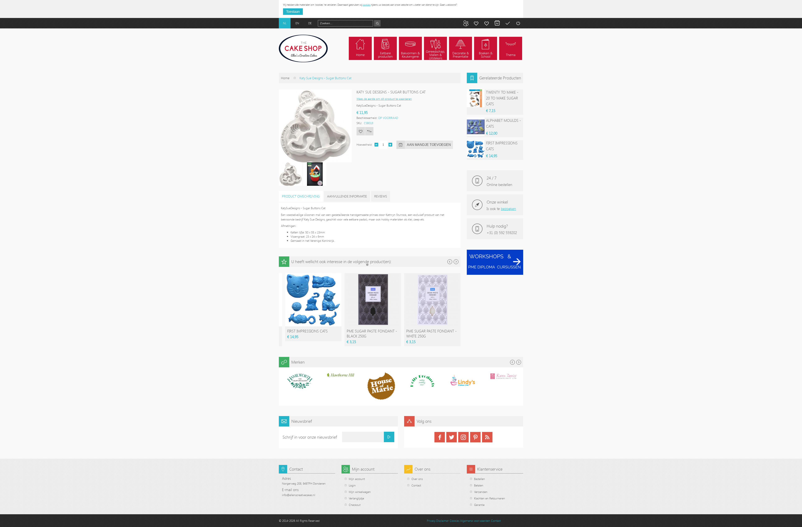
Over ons (417, 479)
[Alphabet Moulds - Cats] (476, 126)
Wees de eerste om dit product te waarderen (384, 99)
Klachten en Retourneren (489, 498)
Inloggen (518, 23)
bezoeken (508, 208)
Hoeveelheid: (364, 144)
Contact (416, 485)
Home (285, 78)
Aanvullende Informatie (347, 196)
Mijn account (476, 23)
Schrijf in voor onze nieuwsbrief (310, 437)
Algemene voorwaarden (475, 521)
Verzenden (480, 492)
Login (352, 485)
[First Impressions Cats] (313, 275)
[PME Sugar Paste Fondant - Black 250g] (373, 275)
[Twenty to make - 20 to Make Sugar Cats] (476, 98)
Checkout (354, 505)
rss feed (487, 437)
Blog (466, 23)
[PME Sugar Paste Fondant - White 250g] (432, 275)
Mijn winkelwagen (497, 23)
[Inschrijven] (389, 437)
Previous (449, 261)
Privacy (431, 521)
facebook (439, 437)
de (310, 23)
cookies (367, 4)
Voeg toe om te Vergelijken (369, 131)
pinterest (475, 437)
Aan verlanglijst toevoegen (361, 131)
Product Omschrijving (301, 196)
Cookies (454, 521)
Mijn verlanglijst (486, 23)
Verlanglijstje (356, 498)
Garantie (479, 505)
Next (456, 261)
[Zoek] (377, 23)
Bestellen (479, 479)
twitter (451, 437)
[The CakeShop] (303, 48)
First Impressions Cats (307, 331)
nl (284, 23)
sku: (359, 123)
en (297, 23)
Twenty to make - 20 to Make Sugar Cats (502, 98)
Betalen (507, 23)
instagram (463, 437)
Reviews (380, 196)
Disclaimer (442, 521)
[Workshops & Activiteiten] (495, 252)
